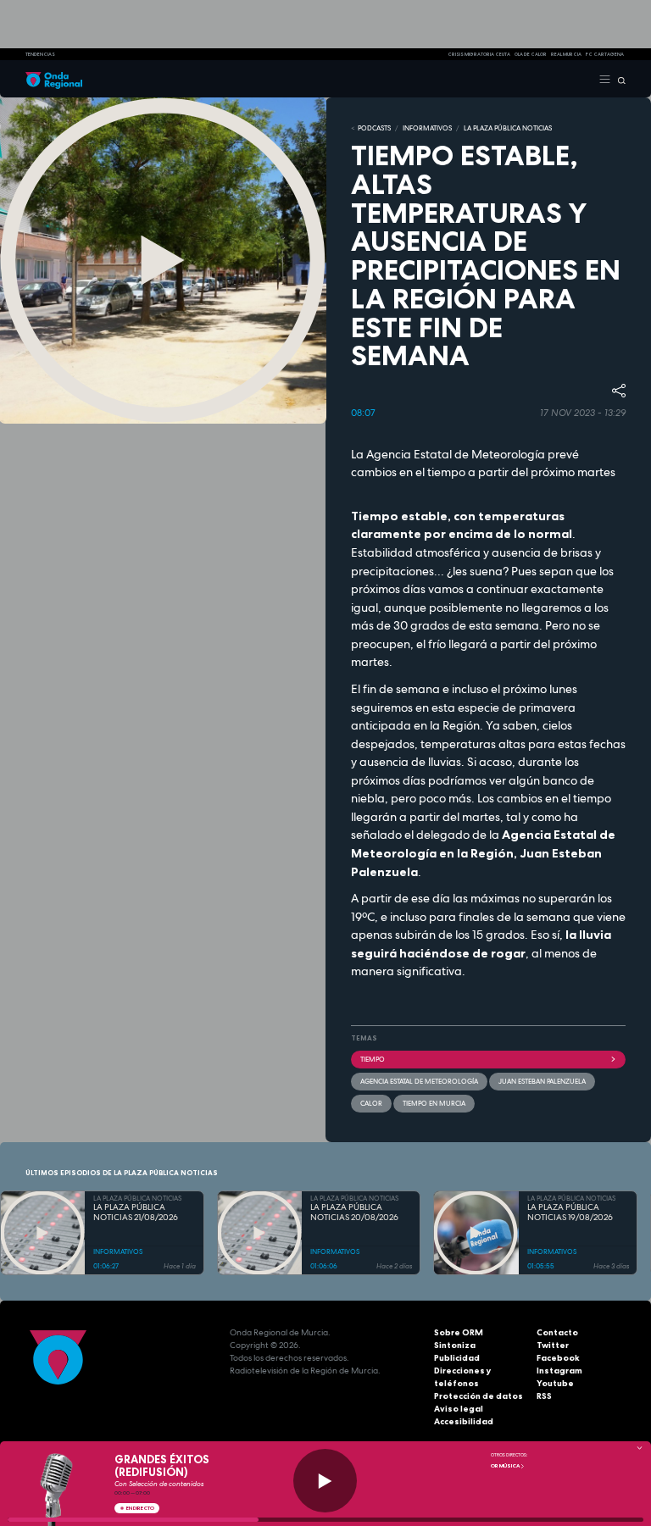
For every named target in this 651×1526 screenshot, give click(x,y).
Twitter (553, 1345)
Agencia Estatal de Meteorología (419, 1081)
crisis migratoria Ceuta (479, 54)
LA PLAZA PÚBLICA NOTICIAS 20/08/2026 (354, 1213)
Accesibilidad (463, 1421)
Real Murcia (566, 54)
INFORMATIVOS (427, 128)
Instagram (559, 1370)
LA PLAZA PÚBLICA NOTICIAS (508, 128)
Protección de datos (478, 1395)
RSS (544, 1395)
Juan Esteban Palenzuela (542, 1081)
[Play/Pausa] (325, 1480)
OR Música (505, 1465)
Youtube (555, 1383)
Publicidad (457, 1357)
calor (371, 1103)
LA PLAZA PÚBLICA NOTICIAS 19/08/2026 (570, 1213)
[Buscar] (618, 78)
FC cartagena (605, 54)
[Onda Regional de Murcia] (53, 78)
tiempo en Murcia (434, 1103)
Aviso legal (458, 1408)
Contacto (557, 1332)
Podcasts (374, 128)
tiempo (372, 1059)
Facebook (558, 1357)
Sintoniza (455, 1345)
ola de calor (531, 54)
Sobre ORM (458, 1332)
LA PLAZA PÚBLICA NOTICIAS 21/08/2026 (135, 1213)
